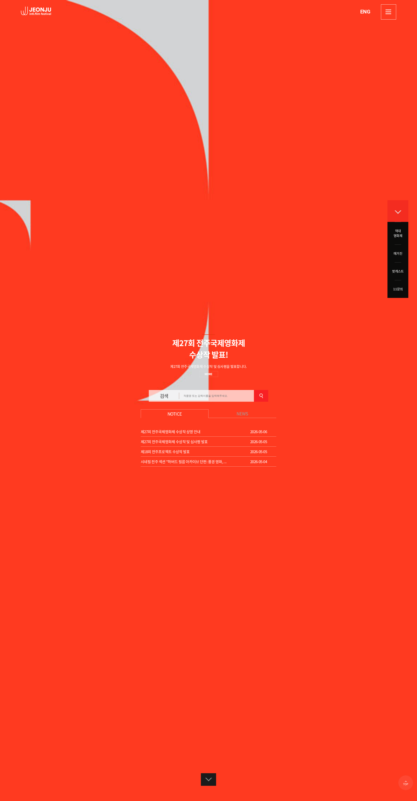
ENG (365, 12)
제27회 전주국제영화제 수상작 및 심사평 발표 (174, 441)
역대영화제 (398, 233)
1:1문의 (398, 289)
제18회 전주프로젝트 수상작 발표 (165, 451)
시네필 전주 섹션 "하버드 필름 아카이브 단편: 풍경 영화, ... (184, 461)
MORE (208, 374)
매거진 (398, 253)
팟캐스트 (398, 271)
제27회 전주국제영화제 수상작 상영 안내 (170, 431)
